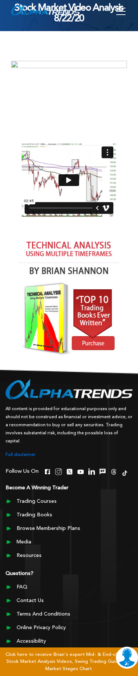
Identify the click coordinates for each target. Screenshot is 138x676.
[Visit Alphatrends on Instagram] (58, 471)
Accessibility (31, 641)
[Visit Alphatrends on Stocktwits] (102, 471)
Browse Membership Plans (48, 528)
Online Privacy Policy (41, 627)
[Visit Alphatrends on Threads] (113, 471)
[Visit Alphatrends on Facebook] (47, 471)
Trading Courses (37, 501)
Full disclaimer (21, 455)
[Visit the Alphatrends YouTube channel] (80, 471)
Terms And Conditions (43, 614)
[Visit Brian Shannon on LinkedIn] (91, 471)
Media (24, 542)
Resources (29, 555)
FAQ (22, 587)
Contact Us (30, 600)
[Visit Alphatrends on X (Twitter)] (69, 471)
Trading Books (34, 514)
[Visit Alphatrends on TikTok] (124, 472)
